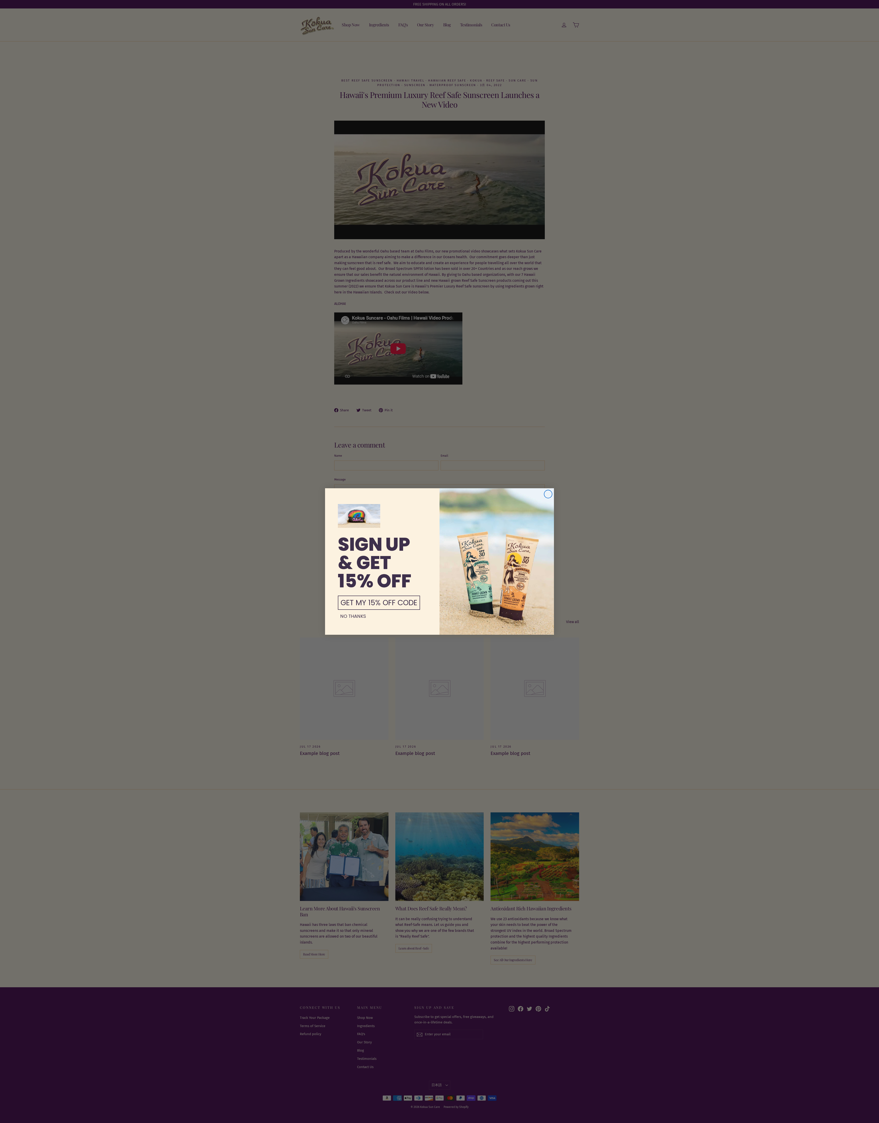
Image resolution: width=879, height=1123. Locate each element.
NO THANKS (353, 616)
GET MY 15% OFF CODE (379, 602)
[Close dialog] (548, 494)
